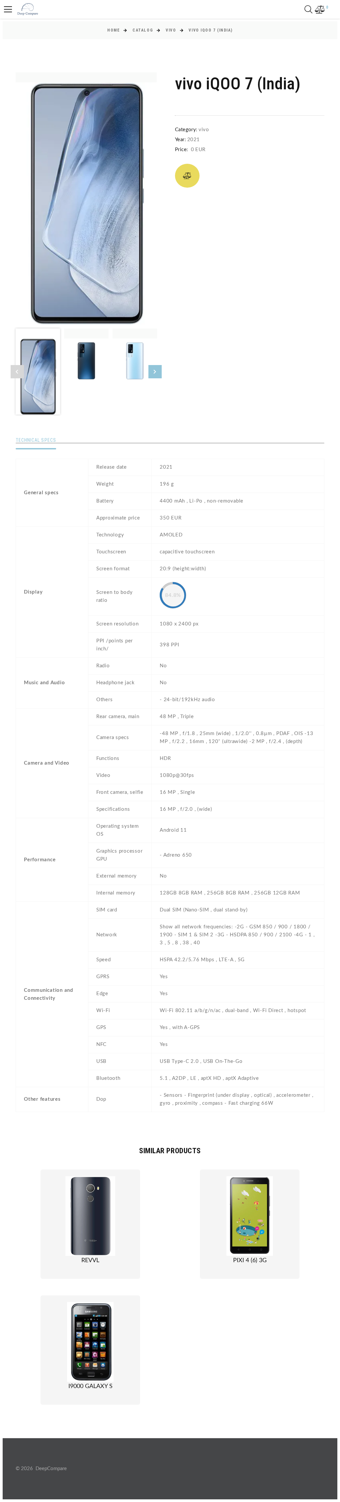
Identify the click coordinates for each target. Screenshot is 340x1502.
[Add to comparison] (187, 176)
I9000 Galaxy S (90, 1386)
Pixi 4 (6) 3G (250, 1261)
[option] (86, 198)
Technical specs (36, 440)
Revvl (90, 1261)
